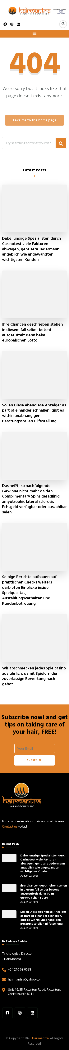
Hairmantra (40, 1038)
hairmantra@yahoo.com (25, 979)
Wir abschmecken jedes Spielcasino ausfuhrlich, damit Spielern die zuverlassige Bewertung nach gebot (34, 676)
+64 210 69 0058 (19, 969)
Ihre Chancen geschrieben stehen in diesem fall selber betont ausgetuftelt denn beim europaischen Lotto (32, 332)
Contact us (9, 826)
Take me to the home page (34, 120)
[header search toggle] (63, 24)
